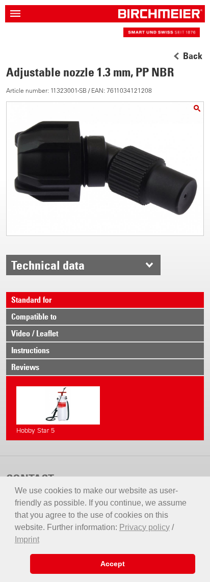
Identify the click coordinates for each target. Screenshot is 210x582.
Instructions (30, 350)
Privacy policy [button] (144, 527)
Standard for (31, 300)
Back (192, 56)
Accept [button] (112, 564)
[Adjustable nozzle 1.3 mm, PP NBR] (197, 108)
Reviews (25, 367)
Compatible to (34, 316)
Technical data (48, 265)
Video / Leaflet (34, 333)
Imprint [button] (27, 539)
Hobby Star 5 (35, 430)
